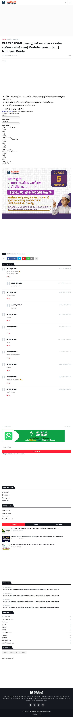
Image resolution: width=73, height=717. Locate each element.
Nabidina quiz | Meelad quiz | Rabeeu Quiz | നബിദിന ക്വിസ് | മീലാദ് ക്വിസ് (34, 528)
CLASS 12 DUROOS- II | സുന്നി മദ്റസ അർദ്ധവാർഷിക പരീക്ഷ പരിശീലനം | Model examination (31, 589)
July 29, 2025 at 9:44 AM (64, 283)
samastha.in (6, 510)
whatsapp (6, 495)
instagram (6, 498)
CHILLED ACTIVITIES (36, 619)
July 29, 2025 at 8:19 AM (65, 376)
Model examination (13, 39)
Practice (22, 254)
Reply (8, 276)
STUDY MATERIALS (36, 640)
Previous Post (7, 426)
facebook (6, 492)
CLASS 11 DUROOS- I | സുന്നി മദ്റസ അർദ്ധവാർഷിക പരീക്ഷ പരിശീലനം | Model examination (31, 607)
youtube (6, 501)
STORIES (36, 638)
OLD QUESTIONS (36, 632)
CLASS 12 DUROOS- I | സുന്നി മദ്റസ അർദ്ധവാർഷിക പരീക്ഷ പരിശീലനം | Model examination (31, 595)
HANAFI (36, 625)
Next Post (67, 426)
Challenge (36, 622)
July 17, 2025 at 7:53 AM (65, 268)
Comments (59, 524)
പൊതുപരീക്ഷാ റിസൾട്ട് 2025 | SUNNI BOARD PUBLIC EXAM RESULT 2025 (32, 545)
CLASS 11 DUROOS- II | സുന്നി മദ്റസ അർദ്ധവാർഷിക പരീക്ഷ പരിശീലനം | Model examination (31, 601)
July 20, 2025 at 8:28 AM (64, 339)
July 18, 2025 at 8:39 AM (65, 314)
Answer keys (36, 617)
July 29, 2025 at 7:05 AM (64, 305)
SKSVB (17, 652)
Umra (23, 652)
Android (34, 714)
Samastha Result (7, 519)
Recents (36, 524)
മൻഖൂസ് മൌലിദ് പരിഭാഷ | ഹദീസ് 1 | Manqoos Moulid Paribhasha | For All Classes (37, 536)
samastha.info (6, 513)
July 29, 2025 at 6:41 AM (65, 351)
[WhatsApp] (28, 258)
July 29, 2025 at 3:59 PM (64, 389)
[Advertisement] (36, 20)
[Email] (32, 258)
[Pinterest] (24, 258)
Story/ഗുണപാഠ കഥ (36, 643)
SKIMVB (11, 652)
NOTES (36, 630)
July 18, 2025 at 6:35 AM (65, 292)
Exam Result (5, 516)
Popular (13, 524)
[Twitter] (19, 258)
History (5, 652)
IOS (40, 714)
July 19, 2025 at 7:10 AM (65, 326)
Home (4, 39)
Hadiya (36, 627)
